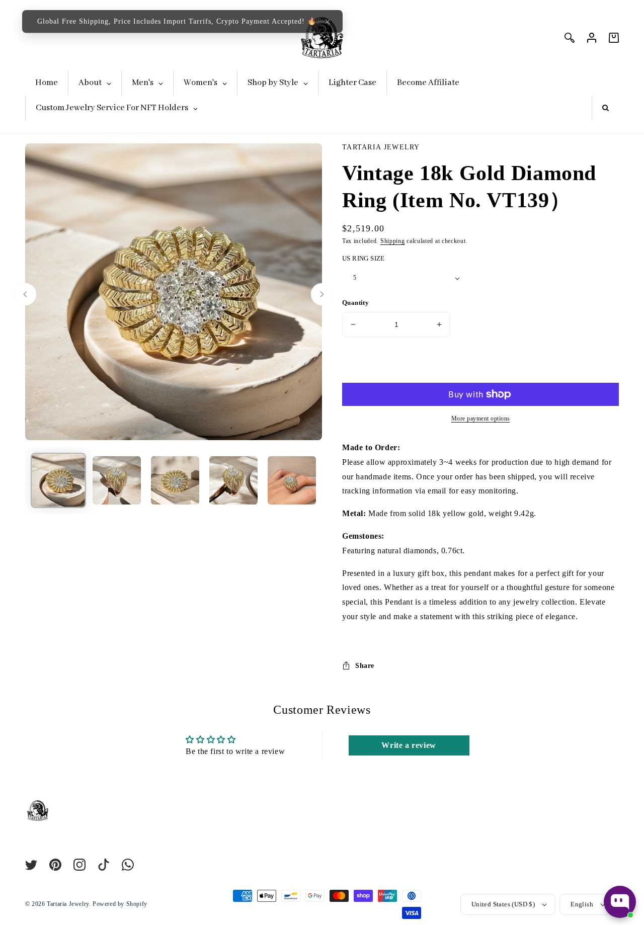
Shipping (392, 240)
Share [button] (364, 665)
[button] (327, 22)
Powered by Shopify (120, 903)
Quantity (355, 302)
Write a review (408, 745)
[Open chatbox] (620, 902)
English (582, 904)
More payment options (480, 418)
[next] (322, 294)
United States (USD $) (503, 904)
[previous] (25, 294)
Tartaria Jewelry (68, 903)
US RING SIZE (363, 258)
